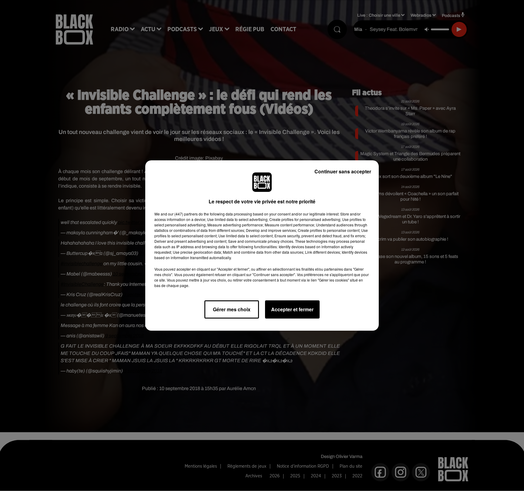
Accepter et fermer (292, 309)
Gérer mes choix (231, 309)
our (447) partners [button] (183, 213)
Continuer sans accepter (342, 171)
